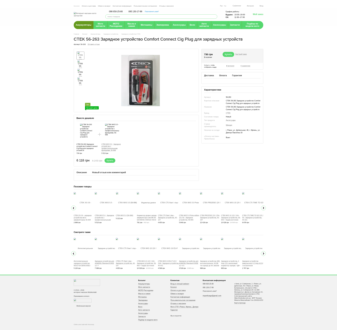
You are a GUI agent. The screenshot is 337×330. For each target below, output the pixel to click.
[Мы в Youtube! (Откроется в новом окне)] (207, 6)
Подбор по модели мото (252, 25)
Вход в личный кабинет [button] (179, 284)
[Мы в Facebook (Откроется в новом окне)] (204, 6)
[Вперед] (263, 208)
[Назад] (73, 208)
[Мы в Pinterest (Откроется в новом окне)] (213, 6)
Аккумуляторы (83, 25)
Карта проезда (240, 303)
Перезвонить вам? (152, 11)
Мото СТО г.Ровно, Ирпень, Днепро (184, 307)
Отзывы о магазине (166, 6)
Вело (192, 25)
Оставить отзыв (94, 44)
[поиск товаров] (215, 16)
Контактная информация (122, 6)
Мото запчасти (100, 25)
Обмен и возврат (104, 6)
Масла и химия (131, 25)
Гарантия (174, 310)
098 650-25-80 (116, 12)
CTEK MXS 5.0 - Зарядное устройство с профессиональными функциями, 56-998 (111, 147)
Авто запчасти (204, 25)
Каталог (77, 6)
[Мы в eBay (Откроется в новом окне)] (216, 6)
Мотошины (146, 25)
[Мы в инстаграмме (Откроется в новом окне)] (210, 6)
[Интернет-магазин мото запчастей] (87, 282)
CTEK (228, 113)
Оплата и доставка (89, 6)
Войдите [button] (207, 65)
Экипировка (162, 25)
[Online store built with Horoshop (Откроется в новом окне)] (84, 327)
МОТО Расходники (116, 25)
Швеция (229, 125)
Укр (225, 6)
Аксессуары (179, 25)
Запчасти (235, 25)
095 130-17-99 (135, 12)
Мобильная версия (83, 306)
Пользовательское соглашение (145, 6)
